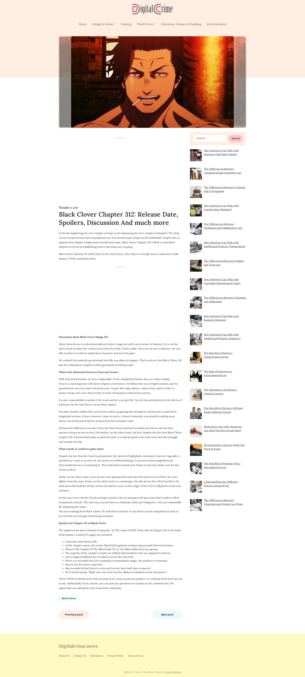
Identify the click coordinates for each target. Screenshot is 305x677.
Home (83, 24)
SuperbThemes (173, 672)
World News (145, 24)
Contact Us (79, 655)
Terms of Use (135, 655)
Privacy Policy (115, 655)
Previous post (74, 614)
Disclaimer (96, 655)
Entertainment (217, 24)
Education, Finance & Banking (181, 24)
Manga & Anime (102, 24)
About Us (64, 655)
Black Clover (69, 598)
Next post (167, 614)
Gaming (126, 24)
